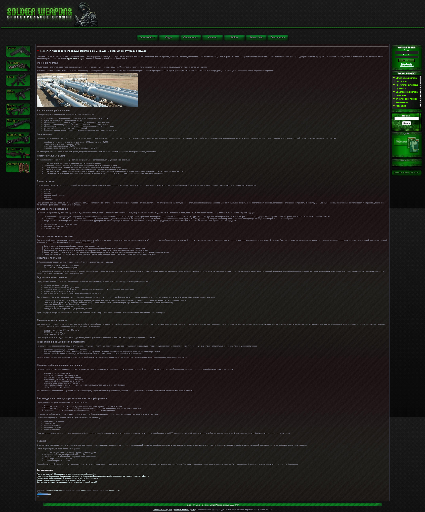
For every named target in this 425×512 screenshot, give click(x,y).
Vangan (83, 490)
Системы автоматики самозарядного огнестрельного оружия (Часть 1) (67, 482)
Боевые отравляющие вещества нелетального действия (61, 480)
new (60, 490)
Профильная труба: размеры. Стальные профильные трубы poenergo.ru (67, 478)
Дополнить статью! (114, 490)
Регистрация (406, 64)
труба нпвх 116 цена (76, 59)
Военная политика (51, 490)
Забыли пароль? (407, 66)
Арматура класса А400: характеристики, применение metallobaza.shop (66, 474)
